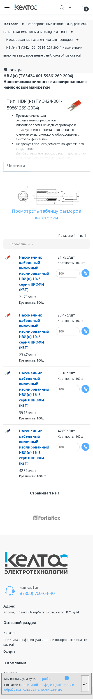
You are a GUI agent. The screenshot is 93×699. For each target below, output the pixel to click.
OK (85, 683)
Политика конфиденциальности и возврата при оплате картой (45, 642)
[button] (61, 6)
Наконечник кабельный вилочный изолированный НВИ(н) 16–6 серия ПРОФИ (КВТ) (34, 389)
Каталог (11, 24)
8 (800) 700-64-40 (37, 593)
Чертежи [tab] (16, 165)
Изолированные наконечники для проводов (39, 39)
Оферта (9, 651)
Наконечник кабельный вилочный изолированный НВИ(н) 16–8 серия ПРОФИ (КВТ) (34, 447)
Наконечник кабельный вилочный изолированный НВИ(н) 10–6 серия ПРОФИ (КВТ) (34, 331)
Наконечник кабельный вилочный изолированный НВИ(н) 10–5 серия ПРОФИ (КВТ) (34, 273)
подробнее (45, 678)
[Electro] (25, 7)
